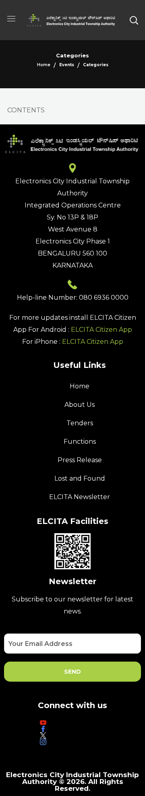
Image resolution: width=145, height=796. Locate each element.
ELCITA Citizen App (101, 329)
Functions (80, 441)
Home (43, 64)
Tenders (79, 423)
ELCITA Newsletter (79, 497)
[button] (134, 20)
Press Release (80, 460)
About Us (79, 404)
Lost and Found (79, 478)
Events (66, 64)
